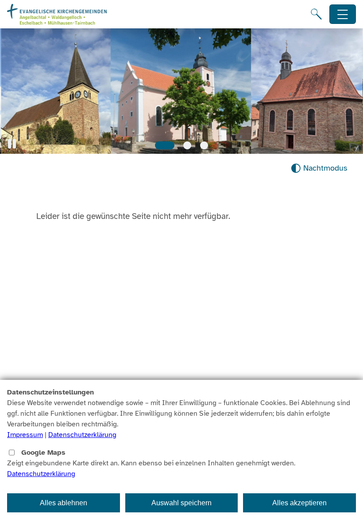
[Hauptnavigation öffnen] (342, 14)
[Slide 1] (164, 145)
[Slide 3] (204, 145)
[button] (11, 144)
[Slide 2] (187, 145)
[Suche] (316, 14)
